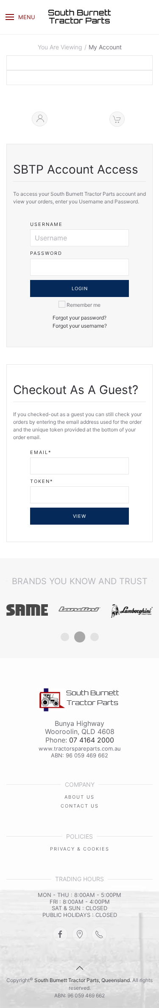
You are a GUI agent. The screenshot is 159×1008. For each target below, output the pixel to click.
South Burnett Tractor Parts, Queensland (82, 980)
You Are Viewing (60, 47)
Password (46, 253)
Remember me (82, 305)
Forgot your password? (79, 317)
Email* (41, 452)
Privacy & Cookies (79, 849)
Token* (41, 481)
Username (46, 224)
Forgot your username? (80, 326)
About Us (79, 797)
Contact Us (80, 806)
